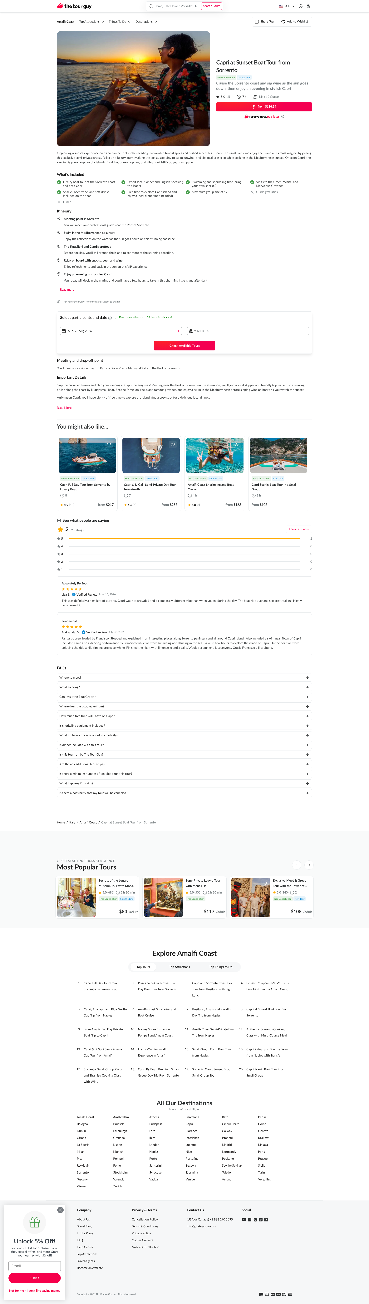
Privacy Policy (141, 1233)
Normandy (229, 1151)
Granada (119, 1137)
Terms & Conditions (145, 1226)
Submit (34, 1278)
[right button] (309, 865)
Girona (81, 1137)
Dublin (81, 1131)
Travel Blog (84, 1226)
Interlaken (192, 1137)
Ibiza (152, 1137)
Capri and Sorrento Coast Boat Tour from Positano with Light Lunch (213, 989)
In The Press (85, 1233)
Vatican (154, 1179)
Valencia (119, 1179)
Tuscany (82, 1179)
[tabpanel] (184, 1032)
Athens (154, 1117)
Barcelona (192, 1117)
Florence (191, 1131)
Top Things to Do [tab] (220, 967)
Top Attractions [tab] (179, 967)
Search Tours (211, 6)
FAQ (80, 1240)
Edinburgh (120, 1131)
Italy (72, 822)
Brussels (118, 1124)
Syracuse (155, 1172)
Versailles (264, 1179)
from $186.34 (267, 106)
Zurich (117, 1186)
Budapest (155, 1124)
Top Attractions (87, 1254)
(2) (228, 96)
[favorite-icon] (109, 444)
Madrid (227, 1144)
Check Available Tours (185, 345)
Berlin (262, 1117)
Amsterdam (121, 1117)
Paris (261, 1151)
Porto (153, 1158)
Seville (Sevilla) (232, 1165)
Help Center (85, 1247)
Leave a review (299, 529)
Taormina (192, 1172)
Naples (154, 1151)
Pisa (79, 1158)
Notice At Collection (145, 1247)
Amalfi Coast (65, 21)
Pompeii (118, 1158)
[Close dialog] (60, 1210)
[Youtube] (244, 1220)
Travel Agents (86, 1261)
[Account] (300, 6)
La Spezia (83, 1144)
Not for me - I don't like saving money (34, 1290)
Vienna (81, 1186)
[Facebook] (250, 1220)
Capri (189, 1124)
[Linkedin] (266, 1220)
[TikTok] (261, 1219)
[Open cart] (308, 6)
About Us (83, 1219)
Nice (189, 1151)
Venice (190, 1179)
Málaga (263, 1144)
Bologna (82, 1124)
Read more (67, 289)
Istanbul (227, 1137)
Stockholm (120, 1172)
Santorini (155, 1165)
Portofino (192, 1158)
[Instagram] (255, 1220)
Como (262, 1124)
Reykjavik (83, 1165)
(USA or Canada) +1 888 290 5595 (210, 1219)
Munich (118, 1151)
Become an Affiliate (90, 1268)
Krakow (263, 1137)
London (154, 1144)
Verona (227, 1179)
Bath (225, 1117)
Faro (152, 1131)
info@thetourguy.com (201, 1226)
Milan (81, 1151)
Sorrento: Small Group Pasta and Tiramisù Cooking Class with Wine (103, 1075)
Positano (228, 1158)
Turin (261, 1172)
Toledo (226, 1172)
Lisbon (117, 1144)
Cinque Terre (230, 1124)
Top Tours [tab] (143, 967)
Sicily (261, 1165)
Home (61, 822)
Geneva (263, 1131)
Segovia (191, 1165)
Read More (64, 407)
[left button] (296, 865)
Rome (117, 1165)
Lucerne (191, 1144)
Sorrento (83, 1172)
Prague (263, 1158)
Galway (227, 1131)
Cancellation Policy (145, 1219)
